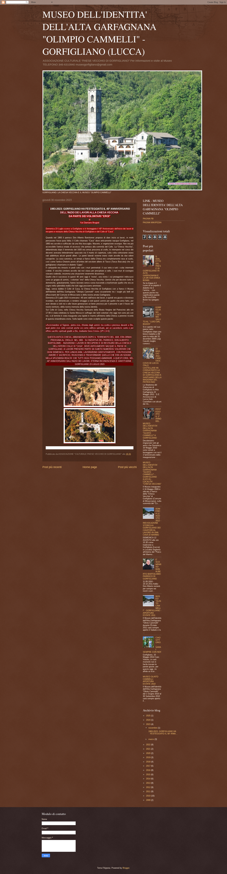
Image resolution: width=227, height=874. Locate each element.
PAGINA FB (148, 218)
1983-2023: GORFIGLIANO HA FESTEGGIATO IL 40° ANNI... (162, 732)
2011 (148, 791)
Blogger (126, 868)
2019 (148, 757)
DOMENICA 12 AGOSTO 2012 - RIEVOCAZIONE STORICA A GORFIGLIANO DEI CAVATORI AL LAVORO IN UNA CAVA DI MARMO (152, 522)
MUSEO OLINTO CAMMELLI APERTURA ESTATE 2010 (150, 680)
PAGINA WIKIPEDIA (152, 222)
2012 (148, 787)
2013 (148, 783)
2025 (148, 715)
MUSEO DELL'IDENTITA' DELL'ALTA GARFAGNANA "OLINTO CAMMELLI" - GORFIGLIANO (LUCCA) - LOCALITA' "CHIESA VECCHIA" (152, 473)
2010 (148, 796)
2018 (148, 762)
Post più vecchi (127, 467)
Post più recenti (52, 467)
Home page (90, 467)
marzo (151, 739)
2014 (148, 779)
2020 (148, 753)
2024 (148, 720)
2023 (148, 724)
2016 (148, 770)
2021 (148, 749)
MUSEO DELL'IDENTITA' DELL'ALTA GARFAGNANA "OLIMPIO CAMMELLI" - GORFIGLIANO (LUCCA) (99, 32)
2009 (148, 800)
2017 (148, 766)
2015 (148, 774)
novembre (153, 728)
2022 (148, 744)
